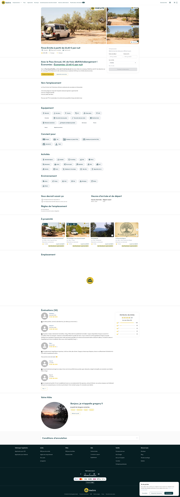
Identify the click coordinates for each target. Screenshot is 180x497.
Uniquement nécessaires (156, 493)
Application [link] (30, 2)
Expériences (94, 457)
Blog (142, 454)
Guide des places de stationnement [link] (48, 2)
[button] (170, 2)
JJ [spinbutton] (112, 56)
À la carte (42, 457)
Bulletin (143, 461)
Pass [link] (24, 2)
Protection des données (84, 494)
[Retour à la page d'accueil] (6, 2)
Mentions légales (97, 494)
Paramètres (144, 493)
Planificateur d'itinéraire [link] (77, 2)
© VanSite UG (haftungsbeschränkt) (71, 494)
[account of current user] (175, 2)
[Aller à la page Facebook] (80, 474)
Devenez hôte (68, 454)
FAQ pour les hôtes (70, 451)
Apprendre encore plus (62, 74)
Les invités (111, 60)
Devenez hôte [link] (163, 2)
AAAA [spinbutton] (115, 56)
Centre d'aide (94, 451)
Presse (103, 494)
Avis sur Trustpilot (120, 457)
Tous (43, 388)
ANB (91, 494)
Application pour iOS (20, 451)
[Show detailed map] (90, 280)
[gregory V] (54, 415)
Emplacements (16, 2)
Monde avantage (145, 457)
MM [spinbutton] (111, 56)
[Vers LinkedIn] (94, 474)
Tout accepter (169, 493)
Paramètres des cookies (110, 494)
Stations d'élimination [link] (63, 2)
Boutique (143, 451)
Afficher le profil (75, 413)
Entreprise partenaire (121, 464)
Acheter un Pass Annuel (47, 74)
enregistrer (43, 461)
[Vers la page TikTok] (89, 474)
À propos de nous (120, 451)
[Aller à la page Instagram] (85, 474)
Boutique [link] (36, 2)
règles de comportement (46, 454)
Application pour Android (21, 454)
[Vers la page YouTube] (98, 474)
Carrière (118, 461)
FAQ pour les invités (45, 451)
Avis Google (119, 454)
